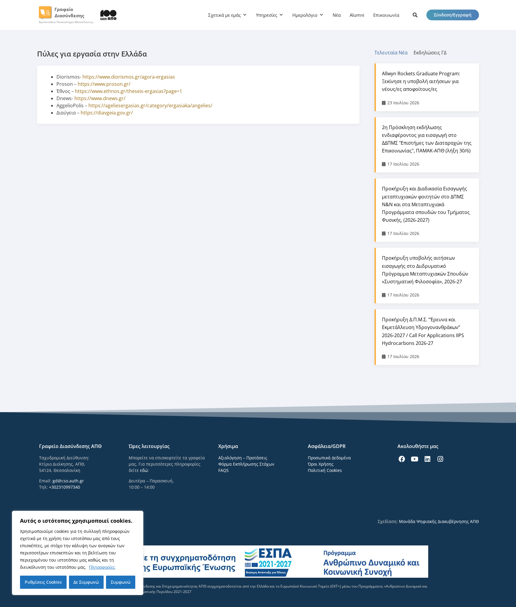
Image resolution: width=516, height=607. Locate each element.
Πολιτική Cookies (325, 470)
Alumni (357, 15)
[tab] (394, 52)
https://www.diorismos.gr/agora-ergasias (128, 77)
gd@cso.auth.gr (68, 481)
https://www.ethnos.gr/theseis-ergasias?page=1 (128, 91)
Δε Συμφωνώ (86, 582)
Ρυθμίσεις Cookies (43, 582)
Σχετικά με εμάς (224, 15)
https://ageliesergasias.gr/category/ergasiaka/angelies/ (150, 105)
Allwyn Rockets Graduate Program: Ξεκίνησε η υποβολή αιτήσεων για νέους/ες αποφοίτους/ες (421, 81)
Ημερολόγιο (304, 15)
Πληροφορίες (102, 567)
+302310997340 (64, 487)
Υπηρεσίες (266, 15)
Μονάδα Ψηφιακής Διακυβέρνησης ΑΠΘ (439, 521)
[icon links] (415, 15)
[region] (77, 553)
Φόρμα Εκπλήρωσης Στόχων (246, 464)
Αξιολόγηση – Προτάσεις (242, 458)
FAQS (223, 470)
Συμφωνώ (120, 582)
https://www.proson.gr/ (104, 84)
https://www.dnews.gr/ (99, 98)
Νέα (337, 15)
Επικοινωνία (386, 15)
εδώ (144, 470)
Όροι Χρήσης (321, 464)
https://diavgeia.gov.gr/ (107, 112)
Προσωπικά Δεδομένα (329, 458)
